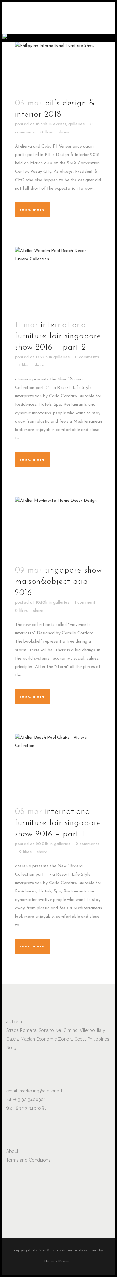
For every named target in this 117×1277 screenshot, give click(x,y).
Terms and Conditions (28, 1160)
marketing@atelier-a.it (40, 1090)
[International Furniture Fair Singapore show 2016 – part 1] (58, 766)
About (12, 1151)
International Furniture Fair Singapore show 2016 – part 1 (58, 823)
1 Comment (85, 602)
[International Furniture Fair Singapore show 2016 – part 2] (58, 279)
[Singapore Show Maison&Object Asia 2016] (58, 527)
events (59, 124)
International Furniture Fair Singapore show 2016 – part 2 (58, 336)
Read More (32, 210)
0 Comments (87, 357)
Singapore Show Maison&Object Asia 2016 (58, 581)
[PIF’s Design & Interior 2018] (58, 66)
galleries (76, 124)
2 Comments (87, 844)
